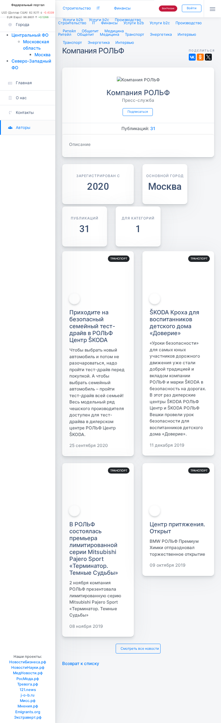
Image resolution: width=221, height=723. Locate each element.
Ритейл (69, 31)
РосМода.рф (27, 679)
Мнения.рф (28, 706)
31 (152, 128)
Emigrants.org (27, 712)
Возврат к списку (80, 663)
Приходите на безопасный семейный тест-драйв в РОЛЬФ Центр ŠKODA (92, 326)
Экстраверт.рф (27, 717)
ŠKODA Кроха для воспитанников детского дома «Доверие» (174, 323)
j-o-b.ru (28, 695)
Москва (43, 54)
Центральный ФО (30, 35)
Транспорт (72, 42)
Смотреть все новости (140, 648)
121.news (28, 690)
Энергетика (99, 42)
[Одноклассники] (200, 57)
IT (98, 8)
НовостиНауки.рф (27, 667)
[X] (208, 57)
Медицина (114, 31)
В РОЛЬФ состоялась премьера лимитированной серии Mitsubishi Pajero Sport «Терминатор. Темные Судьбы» (93, 548)
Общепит (90, 31)
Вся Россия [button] (168, 8)
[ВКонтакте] (192, 57)
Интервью (124, 42)
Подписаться (137, 112)
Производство (128, 19)
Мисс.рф (27, 700)
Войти (192, 8)
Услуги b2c (99, 19)
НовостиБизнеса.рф (27, 662)
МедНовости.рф (28, 673)
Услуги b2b (73, 19)
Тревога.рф (27, 684)
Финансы (122, 8)
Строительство (77, 8)
